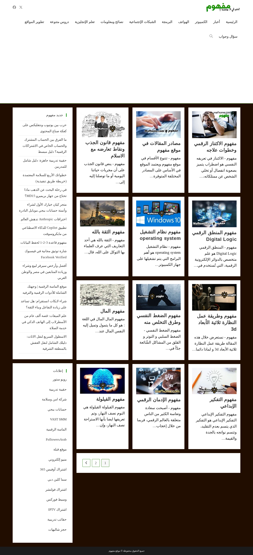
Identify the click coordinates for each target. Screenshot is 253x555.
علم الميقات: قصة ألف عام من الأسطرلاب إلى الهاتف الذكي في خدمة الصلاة (44, 322)
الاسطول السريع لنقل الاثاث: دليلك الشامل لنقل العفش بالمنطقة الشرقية (47, 343)
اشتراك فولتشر (56, 489)
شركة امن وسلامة (54, 399)
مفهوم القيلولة (110, 399)
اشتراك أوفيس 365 (53, 469)
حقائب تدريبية (57, 519)
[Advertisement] (126, 73)
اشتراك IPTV (57, 509)
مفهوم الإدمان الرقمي (159, 399)
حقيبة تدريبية (58, 389)
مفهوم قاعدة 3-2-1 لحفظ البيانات (43, 242)
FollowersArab (56, 439)
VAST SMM (58, 419)
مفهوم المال (112, 311)
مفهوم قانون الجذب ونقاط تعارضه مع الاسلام (105, 149)
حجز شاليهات (57, 529)
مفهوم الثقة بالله (108, 231)
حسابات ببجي (57, 409)
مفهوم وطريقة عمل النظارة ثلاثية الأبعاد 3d (217, 322)
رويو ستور (60, 379)
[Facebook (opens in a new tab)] (14, 7)
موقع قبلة (60, 449)
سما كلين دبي (57, 479)
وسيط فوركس (56, 499)
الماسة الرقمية (56, 429)
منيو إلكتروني (57, 459)
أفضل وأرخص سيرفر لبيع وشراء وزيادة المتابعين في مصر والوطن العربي (44, 272)
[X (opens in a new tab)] (21, 7)
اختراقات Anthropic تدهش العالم (44, 219)
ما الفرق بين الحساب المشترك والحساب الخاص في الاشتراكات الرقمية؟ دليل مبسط (45, 146)
